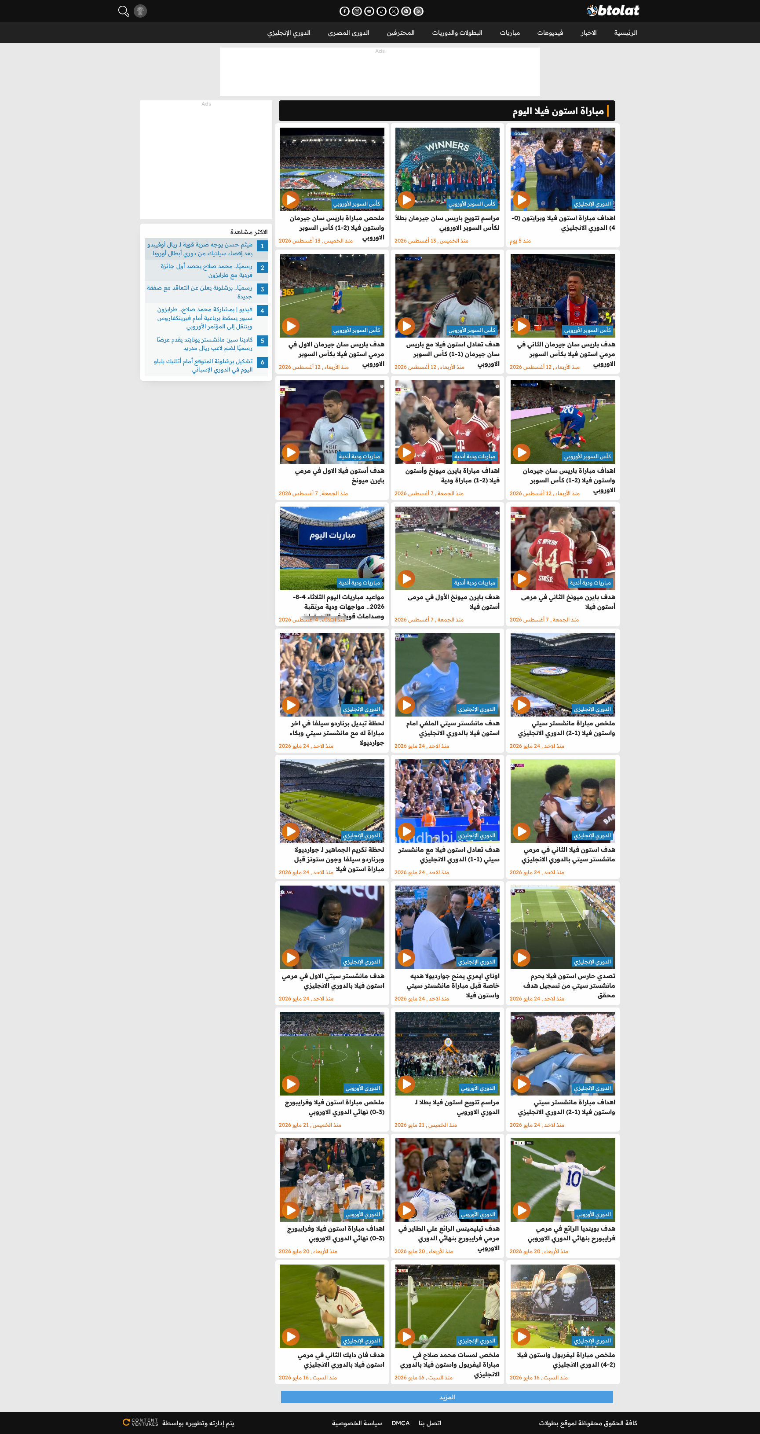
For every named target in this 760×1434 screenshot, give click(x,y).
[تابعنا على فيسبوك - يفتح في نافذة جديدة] (345, 11)
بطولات (549, 1423)
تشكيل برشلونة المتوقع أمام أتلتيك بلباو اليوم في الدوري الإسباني (203, 365)
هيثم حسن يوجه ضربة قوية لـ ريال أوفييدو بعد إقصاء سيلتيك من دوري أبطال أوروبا (199, 249)
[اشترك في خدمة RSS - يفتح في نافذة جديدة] (418, 11)
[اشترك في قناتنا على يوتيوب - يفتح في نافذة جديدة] (369, 11)
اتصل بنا (430, 1423)
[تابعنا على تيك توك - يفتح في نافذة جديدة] (381, 11)
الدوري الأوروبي (478, 1088)
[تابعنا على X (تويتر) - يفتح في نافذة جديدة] (394, 11)
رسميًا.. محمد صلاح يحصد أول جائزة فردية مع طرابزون (206, 270)
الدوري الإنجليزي (289, 33)
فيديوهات (550, 33)
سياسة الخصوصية (357, 1423)
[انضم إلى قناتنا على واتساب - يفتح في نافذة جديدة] (406, 11)
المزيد (447, 1397)
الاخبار (589, 33)
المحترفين (401, 33)
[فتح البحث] (124, 11)
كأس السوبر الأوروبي (472, 203)
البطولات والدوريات (457, 33)
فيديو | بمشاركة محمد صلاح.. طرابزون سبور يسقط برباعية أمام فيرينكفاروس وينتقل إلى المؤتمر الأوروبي (204, 317)
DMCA (400, 1423)
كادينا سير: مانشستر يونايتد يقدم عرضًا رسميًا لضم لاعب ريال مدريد (204, 344)
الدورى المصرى (348, 33)
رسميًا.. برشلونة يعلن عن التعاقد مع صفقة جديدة (199, 292)
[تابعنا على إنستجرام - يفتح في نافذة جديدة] (357, 11)
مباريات (510, 33)
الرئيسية (625, 33)
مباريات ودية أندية (474, 456)
